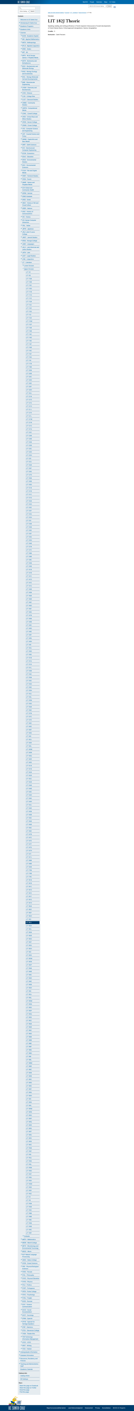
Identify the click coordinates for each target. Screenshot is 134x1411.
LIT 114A (29, 328)
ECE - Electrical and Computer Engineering (29, 149)
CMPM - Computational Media (29, 109)
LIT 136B (29, 543)
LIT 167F (29, 844)
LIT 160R (29, 759)
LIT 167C (29, 837)
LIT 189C (29, 1079)
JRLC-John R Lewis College (28, 233)
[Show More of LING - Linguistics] (21, 259)
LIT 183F (29, 942)
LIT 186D (29, 1033)
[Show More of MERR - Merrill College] (21, 1242)
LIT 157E (29, 720)
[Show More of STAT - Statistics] (21, 1327)
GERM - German (27, 193)
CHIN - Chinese (27, 93)
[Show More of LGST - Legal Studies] (21, 255)
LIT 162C (29, 779)
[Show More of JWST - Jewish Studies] (21, 237)
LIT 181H (29, 903)
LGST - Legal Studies (29, 256)
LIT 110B (29, 282)
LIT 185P (29, 1011)
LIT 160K (29, 743)
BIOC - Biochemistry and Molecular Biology (30, 67)
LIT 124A (29, 436)
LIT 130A (29, 478)
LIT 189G (29, 1092)
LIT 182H (29, 916)
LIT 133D (29, 504)
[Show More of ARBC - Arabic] (21, 49)
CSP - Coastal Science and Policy (30, 135)
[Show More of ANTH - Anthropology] (21, 42)
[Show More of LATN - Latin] (21, 252)
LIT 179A (29, 870)
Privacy (97, 1408)
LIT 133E (29, 507)
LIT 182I (28, 919)
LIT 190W (29, 1184)
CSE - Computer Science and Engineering (30, 130)
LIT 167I (28, 854)
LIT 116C (29, 351)
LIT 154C (29, 674)
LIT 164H (29, 801)
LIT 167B (29, 834)
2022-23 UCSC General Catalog (56, 12)
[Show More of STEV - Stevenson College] (21, 1330)
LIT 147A (29, 615)
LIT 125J (29, 462)
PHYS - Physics (27, 1282)
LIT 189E (29, 1086)
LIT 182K (29, 926)
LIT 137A (29, 547)
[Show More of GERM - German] (21, 193)
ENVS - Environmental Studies (29, 161)
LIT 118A (29, 367)
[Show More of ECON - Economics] (21, 153)
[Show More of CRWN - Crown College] (21, 125)
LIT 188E (29, 1043)
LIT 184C (29, 975)
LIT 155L (29, 697)
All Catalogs (24, 1379)
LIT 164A (29, 785)
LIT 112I (28, 315)
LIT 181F (29, 896)
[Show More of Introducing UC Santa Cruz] (19, 23)
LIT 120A (29, 370)
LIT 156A (29, 707)
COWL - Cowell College (29, 113)
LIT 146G (29, 612)
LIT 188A (29, 1037)
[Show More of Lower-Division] (23, 265)
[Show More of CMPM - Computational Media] (21, 108)
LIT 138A (29, 553)
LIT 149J (29, 648)
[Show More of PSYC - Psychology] (21, 1294)
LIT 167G (29, 847)
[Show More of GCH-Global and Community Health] (21, 187)
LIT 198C (29, 1220)
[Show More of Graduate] (23, 1236)
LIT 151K (29, 664)
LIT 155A (29, 677)
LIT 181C (29, 886)
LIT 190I (28, 1154)
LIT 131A (29, 488)
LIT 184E (29, 981)
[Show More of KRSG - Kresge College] (21, 240)
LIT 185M (29, 1001)
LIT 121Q (29, 429)
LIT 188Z (29, 1069)
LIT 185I (28, 991)
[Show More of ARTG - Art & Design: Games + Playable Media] (21, 55)
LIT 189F (29, 1089)
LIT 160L (29, 746)
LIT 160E (29, 726)
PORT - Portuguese (28, 1288)
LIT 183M (29, 958)
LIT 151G (29, 661)
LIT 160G (29, 733)
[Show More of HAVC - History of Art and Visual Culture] (21, 203)
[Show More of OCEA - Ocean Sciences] (21, 1263)
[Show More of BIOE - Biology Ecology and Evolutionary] (21, 71)
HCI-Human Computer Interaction (29, 221)
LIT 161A (29, 766)
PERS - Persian (27, 1272)
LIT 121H (29, 406)
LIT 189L (29, 1105)
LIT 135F (29, 534)
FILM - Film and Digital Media (29, 172)
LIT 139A (29, 563)
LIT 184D (29, 978)
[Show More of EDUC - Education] (21, 156)
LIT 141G (29, 586)
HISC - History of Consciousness (27, 213)
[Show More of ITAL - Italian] (21, 225)
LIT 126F (29, 468)
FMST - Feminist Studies (30, 176)
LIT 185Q (29, 1014)
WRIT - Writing (26, 1345)
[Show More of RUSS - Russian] (21, 1301)
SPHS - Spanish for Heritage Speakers (28, 1323)
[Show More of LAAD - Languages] (21, 244)
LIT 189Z (29, 1145)
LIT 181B (29, 883)
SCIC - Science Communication (27, 1306)
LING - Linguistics (28, 259)
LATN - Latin (26, 252)
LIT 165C (29, 818)
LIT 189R (29, 1125)
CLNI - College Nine (28, 96)
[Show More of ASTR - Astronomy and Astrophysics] (21, 61)
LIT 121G (29, 403)
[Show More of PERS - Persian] (21, 1271)
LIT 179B (29, 873)
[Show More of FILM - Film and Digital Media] (21, 170)
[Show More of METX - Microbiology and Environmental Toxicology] (21, 1246)
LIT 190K (29, 1161)
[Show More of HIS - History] (21, 217)
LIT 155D (29, 684)
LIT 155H (29, 690)
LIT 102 (28, 275)
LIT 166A (29, 821)
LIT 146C (29, 602)
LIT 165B (29, 815)
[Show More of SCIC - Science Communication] (21, 1304)
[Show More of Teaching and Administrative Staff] (19, 1364)
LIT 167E (29, 841)
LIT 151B (29, 658)
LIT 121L (29, 416)
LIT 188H (29, 1053)
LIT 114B (29, 331)
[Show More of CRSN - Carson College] (21, 122)
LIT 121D (29, 399)
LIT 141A (29, 569)
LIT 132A (29, 501)
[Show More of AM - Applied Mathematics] (21, 39)
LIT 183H (29, 949)
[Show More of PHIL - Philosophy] (21, 1275)
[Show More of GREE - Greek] (21, 199)
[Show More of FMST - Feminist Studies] (21, 176)
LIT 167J (29, 857)
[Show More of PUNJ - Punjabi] (21, 1298)
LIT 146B (29, 599)
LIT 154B (29, 671)
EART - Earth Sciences (29, 145)
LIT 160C (29, 723)
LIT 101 (28, 272)
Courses (23, 33)
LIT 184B (29, 971)
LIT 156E (29, 710)
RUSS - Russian (27, 1301)
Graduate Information (27, 1355)
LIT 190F (29, 1151)
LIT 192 (28, 1200)
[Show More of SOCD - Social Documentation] (21, 1310)
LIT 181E (29, 893)
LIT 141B (29, 573)
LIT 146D (29, 605)
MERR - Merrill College (29, 1243)
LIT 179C (29, 877)
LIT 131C (29, 494)
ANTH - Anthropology (29, 42)
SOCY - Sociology (28, 1315)
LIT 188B (29, 1040)
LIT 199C (29, 1230)
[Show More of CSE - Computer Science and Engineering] (21, 128)
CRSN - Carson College (29, 122)
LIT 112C (29, 305)
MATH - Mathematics (29, 1239)
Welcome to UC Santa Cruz (28, 20)
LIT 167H (29, 851)
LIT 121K (29, 413)
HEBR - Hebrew (27, 208)
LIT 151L (29, 668)
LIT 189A (29, 1073)
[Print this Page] (114, 7)
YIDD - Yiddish (27, 1349)
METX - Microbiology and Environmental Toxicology (30, 1247)
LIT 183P (29, 965)
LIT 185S (29, 1017)
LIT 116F (29, 354)
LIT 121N (29, 422)
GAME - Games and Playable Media (28, 183)
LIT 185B (29, 984)
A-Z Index (112, 2)
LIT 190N (29, 1167)
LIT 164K (29, 808)
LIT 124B (29, 439)
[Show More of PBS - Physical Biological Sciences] (21, 1266)
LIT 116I (28, 360)
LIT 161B (29, 769)
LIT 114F (29, 344)
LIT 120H (29, 390)
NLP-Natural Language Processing (29, 1256)
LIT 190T (29, 1174)
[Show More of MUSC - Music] (21, 1251)
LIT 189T (29, 1131)
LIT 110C (29, 285)
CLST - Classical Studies (30, 99)
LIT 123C (29, 432)
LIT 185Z (29, 1020)
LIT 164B (29, 788)
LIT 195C (29, 1210)
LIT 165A (29, 811)
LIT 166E (29, 831)
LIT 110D (29, 288)
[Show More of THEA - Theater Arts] (21, 1333)
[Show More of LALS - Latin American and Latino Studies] (21, 247)
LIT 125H (29, 455)
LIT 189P (29, 1118)
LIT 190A (29, 1148)
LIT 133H (29, 517)
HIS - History (26, 217)
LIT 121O (29, 426)
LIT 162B (29, 775)
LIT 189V (29, 1138)
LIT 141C (29, 576)
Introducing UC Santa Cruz (28, 23)
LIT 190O (29, 1171)
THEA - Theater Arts (28, 1334)
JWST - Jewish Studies (29, 237)
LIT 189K (29, 1102)
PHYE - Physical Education (30, 1278)
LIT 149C (29, 625)
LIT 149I (28, 645)
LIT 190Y (29, 1190)
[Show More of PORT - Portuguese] (21, 1288)
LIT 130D (29, 484)
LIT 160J (29, 739)
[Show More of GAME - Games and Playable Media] (21, 182)
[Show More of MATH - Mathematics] (21, 1239)
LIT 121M (29, 419)
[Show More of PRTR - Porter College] (21, 1291)
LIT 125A (29, 442)
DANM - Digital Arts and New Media (29, 140)
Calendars (99, 2)
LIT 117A (29, 364)
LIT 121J (29, 409)
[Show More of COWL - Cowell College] (21, 113)
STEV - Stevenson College (30, 1330)
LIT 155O (29, 703)
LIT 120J (29, 393)
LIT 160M (29, 749)
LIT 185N (29, 1004)
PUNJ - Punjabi (27, 1298)
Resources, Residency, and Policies (29, 1360)
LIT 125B (29, 445)
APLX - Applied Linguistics (30, 46)
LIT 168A (29, 860)
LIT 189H (29, 1096)
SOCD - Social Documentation (27, 1311)
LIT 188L (29, 1060)
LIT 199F (29, 1233)
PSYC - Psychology (28, 1295)
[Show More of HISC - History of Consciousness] (21, 211)
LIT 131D (29, 498)
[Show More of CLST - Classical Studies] (21, 99)
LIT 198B (29, 1216)
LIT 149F (29, 635)
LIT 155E (29, 687)
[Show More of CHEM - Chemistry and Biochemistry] (21, 87)
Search (32, 11)
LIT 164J (29, 805)
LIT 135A (29, 527)
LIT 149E (29, 632)
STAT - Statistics (27, 1327)
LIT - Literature (27, 262)
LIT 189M (29, 1109)
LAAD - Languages (28, 244)
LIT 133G (29, 514)
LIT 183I (28, 952)
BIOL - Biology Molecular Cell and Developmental (30, 78)
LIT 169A (29, 867)
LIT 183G (29, 945)
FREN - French (26, 179)
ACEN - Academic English (30, 36)
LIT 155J (29, 694)
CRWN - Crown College (29, 125)
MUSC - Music (26, 1251)
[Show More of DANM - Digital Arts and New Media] (21, 139)
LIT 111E (29, 298)
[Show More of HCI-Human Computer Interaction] (21, 220)
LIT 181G (29, 899)
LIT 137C (29, 550)
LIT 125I (28, 458)
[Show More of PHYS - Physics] (21, 1281)
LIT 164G (29, 798)
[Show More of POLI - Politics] (21, 1285)
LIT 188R (29, 1066)
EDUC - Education (27, 157)
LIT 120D (29, 380)
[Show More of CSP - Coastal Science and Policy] (21, 134)
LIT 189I (28, 1099)
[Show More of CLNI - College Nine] (21, 96)
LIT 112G (29, 311)
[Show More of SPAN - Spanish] (21, 1318)
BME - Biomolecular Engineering (28, 83)
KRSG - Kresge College (29, 241)
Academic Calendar (26, 1369)
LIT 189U (29, 1135)
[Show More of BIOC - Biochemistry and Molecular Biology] (21, 66)
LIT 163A (29, 782)
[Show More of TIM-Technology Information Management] (21, 1337)
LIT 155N (29, 700)
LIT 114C (29, 334)
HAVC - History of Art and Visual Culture (30, 204)
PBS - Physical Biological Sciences (30, 1268)
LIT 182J (29, 922)
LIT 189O (29, 1115)
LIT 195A (29, 1203)
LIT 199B (29, 1226)
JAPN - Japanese (28, 229)
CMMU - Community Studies (28, 104)
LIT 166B (29, 824)
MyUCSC (85, 2)
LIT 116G (29, 357)
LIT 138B (29, 556)
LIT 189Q (29, 1122)
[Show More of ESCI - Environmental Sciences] (21, 165)
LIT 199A (29, 1223)
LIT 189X (29, 1141)
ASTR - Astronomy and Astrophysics (29, 62)
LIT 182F (29, 913)
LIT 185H (29, 988)
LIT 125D (29, 452)
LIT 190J (29, 1158)
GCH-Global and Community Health (28, 189)
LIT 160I (28, 736)
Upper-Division (29, 269)
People (92, 2)
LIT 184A (29, 968)
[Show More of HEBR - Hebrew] (21, 208)
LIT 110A (29, 279)
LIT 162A (29, 772)
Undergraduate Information (28, 1352)
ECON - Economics (28, 153)
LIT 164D (29, 795)
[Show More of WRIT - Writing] (21, 1345)
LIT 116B (29, 347)
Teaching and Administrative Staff (29, 1365)
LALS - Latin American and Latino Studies (30, 248)
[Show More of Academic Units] (19, 29)
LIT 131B (29, 491)
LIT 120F (29, 386)
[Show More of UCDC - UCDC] (21, 1342)
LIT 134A (29, 524)
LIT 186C (29, 1030)
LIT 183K (29, 955)
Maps (105, 2)
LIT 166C (29, 828)
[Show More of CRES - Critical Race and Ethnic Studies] (21, 116)
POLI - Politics (27, 1285)
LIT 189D (29, 1083)
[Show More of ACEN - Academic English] (21, 36)
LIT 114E (29, 341)
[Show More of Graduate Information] (19, 1355)
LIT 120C (29, 377)
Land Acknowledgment (75, 1408)
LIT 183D (29, 939)
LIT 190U (29, 1177)
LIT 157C (29, 716)
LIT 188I (28, 1056)
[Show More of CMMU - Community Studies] (21, 102)
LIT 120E (29, 383)
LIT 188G (29, 1050)
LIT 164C (29, 792)
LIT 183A (29, 932)
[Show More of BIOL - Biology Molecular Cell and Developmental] (21, 77)
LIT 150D (29, 651)
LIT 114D (29, 337)
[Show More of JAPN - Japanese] (21, 228)
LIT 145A (29, 592)
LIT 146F (29, 609)
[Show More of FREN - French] (21, 179)
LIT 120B (29, 373)
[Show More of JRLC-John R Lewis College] (21, 232)
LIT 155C (29, 681)
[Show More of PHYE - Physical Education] (21, 1278)
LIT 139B (29, 566)
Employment (89, 1408)
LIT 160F (29, 730)
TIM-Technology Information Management (30, 1338)
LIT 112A (29, 301)
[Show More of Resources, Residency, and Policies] (19, 1358)
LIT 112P (29, 324)
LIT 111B (29, 292)
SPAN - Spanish (27, 1318)
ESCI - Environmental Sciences (29, 166)
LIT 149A (29, 618)
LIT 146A (29, 596)
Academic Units (25, 29)
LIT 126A (29, 465)
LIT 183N (29, 962)
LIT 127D (29, 475)
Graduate (27, 1236)
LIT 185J (29, 994)
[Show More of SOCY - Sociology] (21, 1315)
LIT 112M (29, 321)
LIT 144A (29, 589)
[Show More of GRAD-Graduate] (21, 196)
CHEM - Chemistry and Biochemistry (29, 89)
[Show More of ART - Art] (21, 52)
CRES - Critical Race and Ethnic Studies (30, 118)
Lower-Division (29, 266)
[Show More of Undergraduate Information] (19, 1352)
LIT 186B (29, 1027)
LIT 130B (29, 481)
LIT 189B (29, 1076)
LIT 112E (29, 308)
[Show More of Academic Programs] (19, 26)
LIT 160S (29, 762)
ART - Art (25, 52)
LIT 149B (29, 622)
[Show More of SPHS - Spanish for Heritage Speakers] (21, 1321)
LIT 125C (29, 449)
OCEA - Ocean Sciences (29, 1263)
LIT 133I (28, 520)
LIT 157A (29, 713)
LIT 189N (29, 1112)
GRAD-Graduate (27, 196)
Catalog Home (24, 1376)
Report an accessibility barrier (56, 1408)
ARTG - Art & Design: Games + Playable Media (30, 57)
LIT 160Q (29, 756)
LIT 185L (29, 998)
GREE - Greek (26, 200)
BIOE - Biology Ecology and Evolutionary (29, 73)
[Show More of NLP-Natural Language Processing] (21, 1254)
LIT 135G (29, 537)
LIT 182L (29, 929)
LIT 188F (29, 1047)
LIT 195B (29, 1207)
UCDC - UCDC (26, 1342)
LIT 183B (29, 935)
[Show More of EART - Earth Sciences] (21, 144)
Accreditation (106, 1408)
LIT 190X (29, 1187)
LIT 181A (29, 880)
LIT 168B (29, 864)
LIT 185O (29, 1007)
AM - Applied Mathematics (30, 39)
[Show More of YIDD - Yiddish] (21, 1348)
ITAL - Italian (26, 225)
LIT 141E (29, 583)
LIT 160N (29, 752)
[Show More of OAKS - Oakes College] (21, 1260)
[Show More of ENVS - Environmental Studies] (21, 159)
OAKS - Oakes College (29, 1260)
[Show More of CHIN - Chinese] (21, 93)
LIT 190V (29, 1181)
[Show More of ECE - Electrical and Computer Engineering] (21, 148)
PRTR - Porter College (29, 1291)
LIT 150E (29, 654)
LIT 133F (29, 511)
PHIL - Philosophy (28, 1275)
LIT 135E (29, 530)
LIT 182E (29, 909)
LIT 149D (29, 628)
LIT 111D (29, 295)
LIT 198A (29, 1213)
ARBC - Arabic (26, 49)
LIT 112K (29, 318)
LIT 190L (29, 1164)
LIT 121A (29, 396)
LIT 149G (29, 638)
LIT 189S (29, 1128)
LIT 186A (29, 1024)
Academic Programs (26, 26)
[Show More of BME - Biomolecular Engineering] (21, 82)
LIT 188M (29, 1063)
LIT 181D (29, 890)
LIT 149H (29, 641)
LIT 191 (28, 1197)
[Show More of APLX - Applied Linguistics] (21, 45)
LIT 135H (29, 540)
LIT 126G (29, 471)
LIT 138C (29, 560)
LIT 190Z (29, 1194)
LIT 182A (29, 906)
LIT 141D (29, 579)
